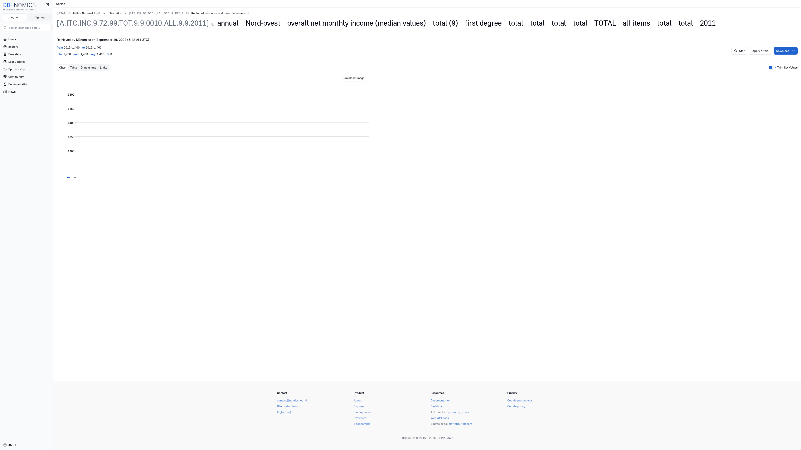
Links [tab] (103, 67)
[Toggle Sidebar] (53, 225)
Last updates (362, 412)
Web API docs (440, 418)
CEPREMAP (445, 438)
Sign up (39, 17)
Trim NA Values (787, 67)
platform (454, 423)
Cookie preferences (520, 400)
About (358, 400)
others (465, 412)
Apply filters (760, 50)
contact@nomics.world (292, 400)
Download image (353, 78)
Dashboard (438, 406)
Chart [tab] (62, 67)
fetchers (466, 423)
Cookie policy (516, 406)
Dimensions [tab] (88, 67)
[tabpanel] (427, 126)
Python (451, 412)
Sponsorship (362, 423)
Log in (14, 17)
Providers (360, 418)
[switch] (772, 67)
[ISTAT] (61, 13)
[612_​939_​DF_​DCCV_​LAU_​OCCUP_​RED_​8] (157, 13)
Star (741, 50)
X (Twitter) (284, 412)
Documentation (441, 400)
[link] (89, 13)
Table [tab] (73, 67)
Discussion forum (288, 406)
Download (782, 50)
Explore (359, 406)
